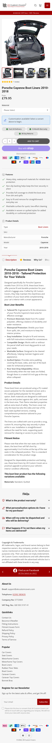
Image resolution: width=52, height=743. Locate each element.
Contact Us (6, 617)
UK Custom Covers (29, 740)
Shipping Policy (8, 633)
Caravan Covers (8, 674)
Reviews (27, 259)
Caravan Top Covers (10, 677)
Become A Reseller (10, 621)
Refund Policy (8, 630)
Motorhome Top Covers (12, 661)
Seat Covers (7, 655)
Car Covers (6, 652)
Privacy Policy (8, 636)
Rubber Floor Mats (10, 668)
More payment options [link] (26, 153)
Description (11, 259)
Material (5, 105)
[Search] (35, 5)
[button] (7, 81)
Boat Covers (7, 671)
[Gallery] (26, 49)
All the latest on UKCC (27, 573)
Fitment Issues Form (11, 627)
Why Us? (38, 259)
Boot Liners (43, 227)
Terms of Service (9, 639)
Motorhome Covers (10, 658)
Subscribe (43, 702)
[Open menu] (47, 5)
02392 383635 (19, 594)
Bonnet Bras (7, 680)
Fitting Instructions (10, 624)
